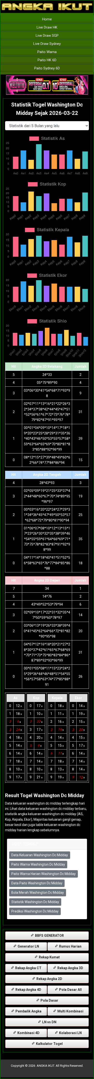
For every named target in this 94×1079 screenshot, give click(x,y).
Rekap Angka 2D (49, 979)
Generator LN (28, 946)
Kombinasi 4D (28, 1033)
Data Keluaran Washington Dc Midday (39, 855)
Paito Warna (47, 52)
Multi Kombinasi (70, 1011)
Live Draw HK (47, 27)
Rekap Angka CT (27, 968)
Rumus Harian (69, 946)
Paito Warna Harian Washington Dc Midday (43, 874)
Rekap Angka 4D (28, 990)
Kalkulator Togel (49, 1044)
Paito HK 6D (47, 60)
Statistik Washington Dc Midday (35, 902)
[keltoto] (47, 85)
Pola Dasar (49, 1000)
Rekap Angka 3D (70, 968)
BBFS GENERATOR (49, 935)
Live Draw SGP (47, 35)
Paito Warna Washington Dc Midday (38, 864)
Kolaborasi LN (70, 1033)
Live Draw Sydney (47, 44)
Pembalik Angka (28, 1011)
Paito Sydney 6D (47, 68)
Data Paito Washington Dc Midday (36, 883)
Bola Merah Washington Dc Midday (37, 892)
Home (47, 19)
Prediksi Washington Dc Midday (35, 911)
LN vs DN (48, 1022)
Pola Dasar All (70, 990)
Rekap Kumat (49, 957)
